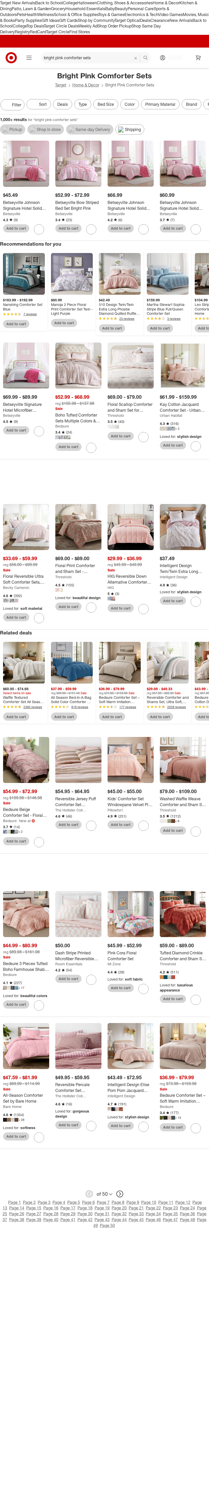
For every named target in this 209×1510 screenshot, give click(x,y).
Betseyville (11, 214)
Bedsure (62, 426)
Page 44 (119, 1219)
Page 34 (153, 1213)
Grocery (58, 8)
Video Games (170, 14)
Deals (145, 20)
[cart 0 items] (198, 57)
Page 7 (103, 1202)
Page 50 (107, 1225)
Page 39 (33, 1219)
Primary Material (160, 104)
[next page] (120, 1194)
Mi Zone (114, 964)
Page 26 (16, 1213)
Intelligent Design (174, 577)
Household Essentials (85, 8)
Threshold (116, 415)
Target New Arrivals (17, 2)
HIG (111, 587)
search (146, 58)
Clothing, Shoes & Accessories (125, 2)
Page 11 (165, 1202)
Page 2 (29, 1202)
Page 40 (50, 1219)
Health (31, 14)
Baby (110, 8)
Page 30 (85, 1213)
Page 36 (187, 1213)
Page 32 (119, 1213)
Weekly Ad (87, 25)
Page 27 (33, 1213)
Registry (22, 31)
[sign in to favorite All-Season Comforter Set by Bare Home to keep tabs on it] (39, 1137)
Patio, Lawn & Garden (31, 8)
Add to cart (16, 228)
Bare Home (12, 1106)
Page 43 (102, 1219)
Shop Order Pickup (114, 25)
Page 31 (102, 1213)
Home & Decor (166, 2)
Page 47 (170, 1219)
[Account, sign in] (173, 57)
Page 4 (59, 1202)
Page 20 (119, 1207)
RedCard (38, 31)
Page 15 (33, 1207)
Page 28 (50, 1213)
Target (60, 84)
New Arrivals (180, 20)
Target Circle (57, 31)
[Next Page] (204, 105)
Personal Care (141, 8)
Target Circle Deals (61, 25)
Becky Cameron (16, 587)
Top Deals (35, 25)
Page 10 (148, 1202)
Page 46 (153, 1219)
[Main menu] (29, 57)
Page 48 (187, 1219)
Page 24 (187, 1207)
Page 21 (136, 1207)
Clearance (159, 20)
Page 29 (67, 1213)
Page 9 (132, 1202)
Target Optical (127, 20)
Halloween (87, 2)
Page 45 (136, 1219)
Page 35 (170, 1213)
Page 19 (102, 1207)
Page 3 (44, 1202)
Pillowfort (115, 810)
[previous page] (89, 1194)
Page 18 (85, 1207)
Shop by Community (96, 20)
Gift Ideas (50, 20)
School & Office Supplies (76, 14)
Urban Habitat (171, 415)
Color (130, 104)
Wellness (45, 14)
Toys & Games (111, 14)
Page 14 (16, 1207)
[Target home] (11, 58)
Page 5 (73, 1202)
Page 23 (170, 1207)
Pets (21, 14)
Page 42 (85, 1219)
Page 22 (153, 1207)
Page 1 (14, 1202)
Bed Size (106, 104)
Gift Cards (68, 20)
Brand (191, 104)
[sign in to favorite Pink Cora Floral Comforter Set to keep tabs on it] (143, 989)
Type (83, 104)
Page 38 (16, 1219)
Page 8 (118, 1202)
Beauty (121, 8)
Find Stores (79, 31)
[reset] (136, 58)
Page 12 (182, 1202)
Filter (16, 104)
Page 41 (67, 1219)
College (70, 2)
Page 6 (88, 1202)
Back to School (49, 2)
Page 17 (67, 1207)
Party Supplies (28, 20)
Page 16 (50, 1207)
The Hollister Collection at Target (71, 810)
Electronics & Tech (141, 14)
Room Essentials (68, 964)
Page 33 (136, 1213)
